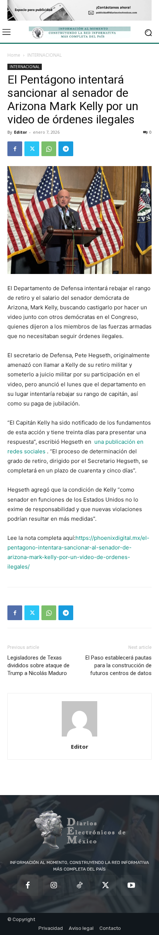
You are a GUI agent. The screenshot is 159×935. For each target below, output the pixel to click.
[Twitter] (31, 148)
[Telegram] (65, 148)
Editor (20, 132)
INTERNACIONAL (44, 55)
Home (13, 55)
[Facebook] (14, 148)
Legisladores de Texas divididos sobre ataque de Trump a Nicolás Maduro (38, 665)
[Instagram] (53, 885)
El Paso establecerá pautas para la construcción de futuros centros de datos (118, 665)
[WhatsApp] (48, 148)
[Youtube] (131, 885)
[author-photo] (79, 736)
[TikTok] (79, 885)
